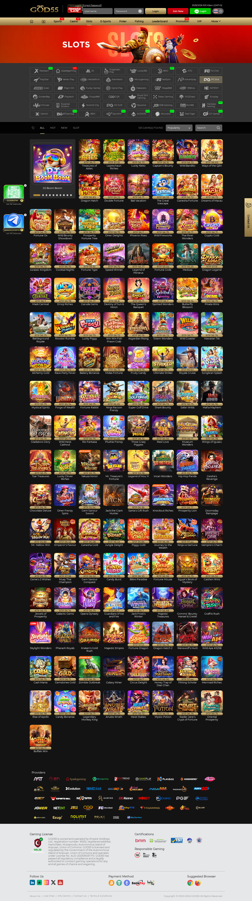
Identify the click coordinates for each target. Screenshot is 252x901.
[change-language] (218, 11)
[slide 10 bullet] (71, 195)
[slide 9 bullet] (67, 195)
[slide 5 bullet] (53, 195)
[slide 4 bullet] (50, 195)
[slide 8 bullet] (64, 195)
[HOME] (31, 21)
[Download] (43, 21)
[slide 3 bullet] (46, 195)
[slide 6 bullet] (57, 195)
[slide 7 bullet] (60, 195)
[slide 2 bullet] (43, 195)
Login (203, 11)
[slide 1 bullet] (36, 195)
